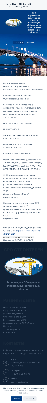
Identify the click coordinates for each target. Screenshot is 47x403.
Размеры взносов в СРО (14, 320)
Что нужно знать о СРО (14, 317)
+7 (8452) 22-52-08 (20, 374)
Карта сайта (9, 332)
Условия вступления (13, 313)
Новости (7, 326)
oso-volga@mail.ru (19, 382)
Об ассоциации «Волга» (14, 307)
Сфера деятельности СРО (15, 310)
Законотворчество (12, 329)
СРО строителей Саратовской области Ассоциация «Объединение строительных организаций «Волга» (34, 22)
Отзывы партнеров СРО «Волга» (18, 323)
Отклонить (30, 398)
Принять (16, 398)
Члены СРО (18, 42)
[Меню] (41, 5)
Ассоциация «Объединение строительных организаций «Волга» (23, 286)
